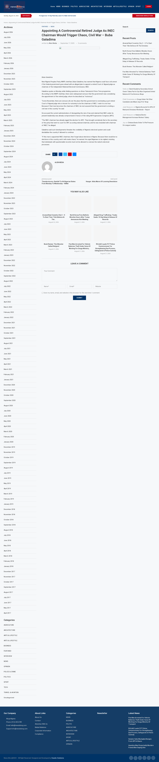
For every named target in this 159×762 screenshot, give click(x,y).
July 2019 (7, 473)
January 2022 (8, 317)
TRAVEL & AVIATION (11, 692)
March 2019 (8, 494)
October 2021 (8, 333)
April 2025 (7, 115)
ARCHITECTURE (96, 6)
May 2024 (7, 172)
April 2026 (7, 53)
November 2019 (9, 452)
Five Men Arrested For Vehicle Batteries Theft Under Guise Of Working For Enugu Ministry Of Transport (139, 74)
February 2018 (9, 561)
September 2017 (9, 587)
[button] (34, 16)
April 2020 (7, 426)
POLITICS (74, 6)
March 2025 (8, 120)
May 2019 (7, 483)
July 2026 (7, 37)
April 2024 (7, 177)
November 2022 (9, 266)
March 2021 (8, 369)
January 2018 (8, 566)
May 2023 (7, 234)
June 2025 (7, 105)
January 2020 (8, 442)
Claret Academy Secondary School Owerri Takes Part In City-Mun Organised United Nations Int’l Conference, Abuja (139, 91)
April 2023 (7, 240)
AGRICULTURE (84, 6)
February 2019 (9, 499)
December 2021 (9, 323)
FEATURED (7, 651)
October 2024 (8, 146)
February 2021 (9, 374)
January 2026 (8, 68)
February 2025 (9, 126)
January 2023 (8, 255)
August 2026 (8, 32)
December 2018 (9, 509)
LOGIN (149, 6)
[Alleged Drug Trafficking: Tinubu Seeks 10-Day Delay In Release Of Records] (105, 204)
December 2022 (9, 260)
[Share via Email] (74, 154)
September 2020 (9, 400)
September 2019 (9, 463)
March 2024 (8, 183)
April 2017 (7, 613)
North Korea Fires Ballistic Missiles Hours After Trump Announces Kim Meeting (79, 217)
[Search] (154, 6)
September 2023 (9, 214)
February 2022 (9, 312)
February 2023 (9, 250)
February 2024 (9, 188)
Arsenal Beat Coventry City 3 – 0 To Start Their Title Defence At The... (53, 217)
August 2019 (8, 468)
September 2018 (9, 525)
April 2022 (7, 302)
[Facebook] (125, 16)
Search (125, 27)
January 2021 (8, 380)
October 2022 (8, 271)
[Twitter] (128, 16)
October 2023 (8, 208)
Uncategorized (9, 698)
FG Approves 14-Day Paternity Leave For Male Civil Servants (57, 16)
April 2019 (7, 489)
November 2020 (9, 390)
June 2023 (7, 229)
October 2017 (8, 582)
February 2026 (9, 63)
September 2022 (9, 276)
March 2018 (8, 556)
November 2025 (9, 79)
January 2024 (8, 193)
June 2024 (7, 167)
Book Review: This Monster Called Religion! (138, 67)
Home (53, 6)
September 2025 (9, 89)
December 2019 (9, 447)
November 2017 (9, 577)
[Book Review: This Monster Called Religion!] (53, 233)
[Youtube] (130, 16)
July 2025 (7, 100)
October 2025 (8, 84)
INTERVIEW (108, 6)
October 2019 (8, 457)
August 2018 (8, 530)
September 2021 (9, 338)
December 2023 (9, 198)
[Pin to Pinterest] (70, 154)
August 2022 (8, 281)
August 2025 (8, 94)
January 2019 (8, 504)
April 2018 (7, 551)
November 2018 (9, 514)
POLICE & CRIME (10, 672)
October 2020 (8, 395)
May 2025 (7, 110)
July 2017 (7, 597)
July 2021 (7, 349)
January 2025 (8, 131)
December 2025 (9, 74)
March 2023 (8, 245)
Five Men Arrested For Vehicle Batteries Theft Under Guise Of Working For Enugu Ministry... (79, 246)
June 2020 (7, 416)
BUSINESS (65, 6)
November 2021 (9, 328)
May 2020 (7, 421)
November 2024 (9, 141)
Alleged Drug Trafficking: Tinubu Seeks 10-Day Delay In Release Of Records (105, 217)
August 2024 (8, 157)
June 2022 (7, 291)
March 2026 (8, 58)
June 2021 (7, 354)
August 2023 (8, 219)
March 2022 (8, 307)
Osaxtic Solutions (57, 758)
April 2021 (7, 364)
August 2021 (8, 343)
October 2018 (8, 520)
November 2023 (9, 203)
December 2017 (9, 571)
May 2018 (7, 546)
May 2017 (7, 608)
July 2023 (7, 224)
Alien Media (53, 43)
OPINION (131, 6)
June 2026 (7, 43)
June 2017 (7, 603)
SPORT (138, 6)
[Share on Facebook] (60, 154)
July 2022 (7, 286)
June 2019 (7, 478)
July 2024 (7, 162)
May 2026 (7, 48)
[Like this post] (55, 154)
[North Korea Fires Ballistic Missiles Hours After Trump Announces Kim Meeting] (79, 204)
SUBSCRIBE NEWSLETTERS (144, 16)
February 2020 (9, 437)
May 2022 (7, 297)
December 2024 (9, 136)
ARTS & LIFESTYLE (120, 6)
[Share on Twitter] (65, 154)
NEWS (58, 6)
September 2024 (9, 151)
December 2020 (9, 385)
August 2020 (8, 406)
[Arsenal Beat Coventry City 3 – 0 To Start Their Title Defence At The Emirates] (53, 204)
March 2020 (8, 431)
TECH (6, 687)
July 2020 (7, 411)
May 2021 (7, 359)
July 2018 (7, 535)
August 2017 (8, 592)
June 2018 (7, 540)
